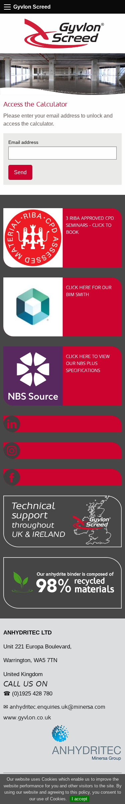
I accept (79, 798)
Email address (23, 142)
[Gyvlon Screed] (64, 33)
